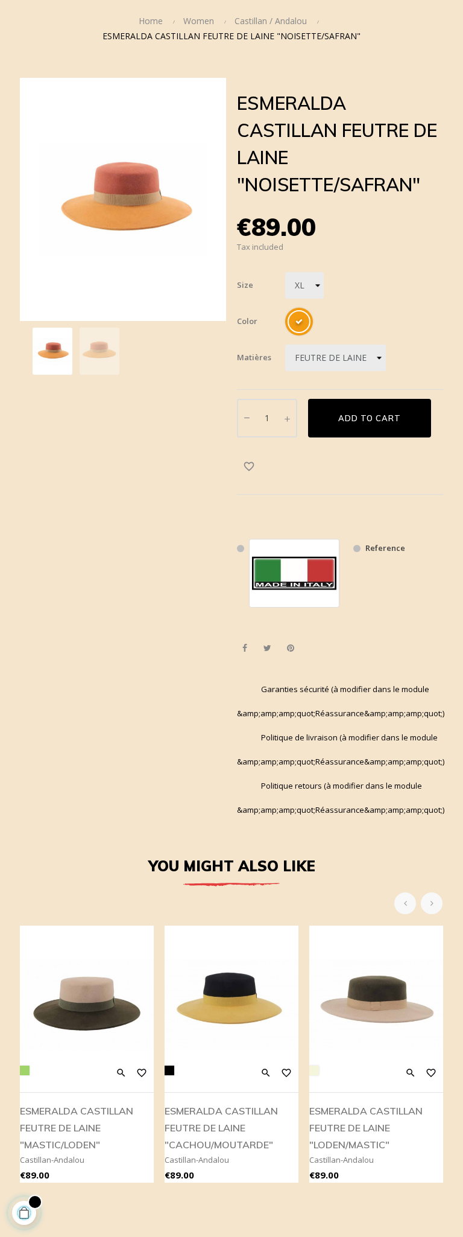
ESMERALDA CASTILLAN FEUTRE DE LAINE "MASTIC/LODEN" (76, 1128)
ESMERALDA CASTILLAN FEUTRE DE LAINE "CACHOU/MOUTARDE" (221, 1128)
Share (244, 648)
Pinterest (290, 648)
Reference (385, 547)
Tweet (267, 648)
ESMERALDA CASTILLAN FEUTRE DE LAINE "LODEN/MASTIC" (366, 1128)
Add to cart (369, 418)
